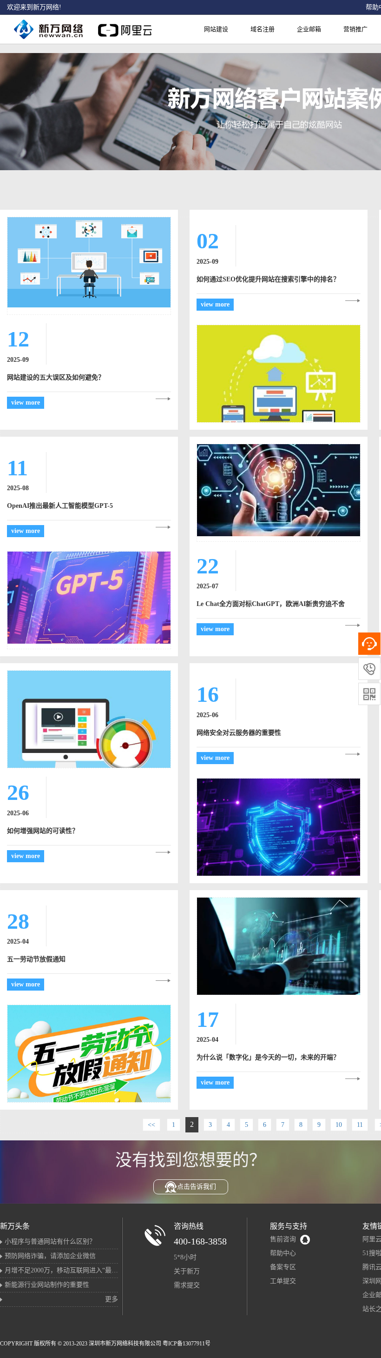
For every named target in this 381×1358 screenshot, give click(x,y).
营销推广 (355, 29)
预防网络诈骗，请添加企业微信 (50, 1255)
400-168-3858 (200, 1241)
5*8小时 (185, 1257)
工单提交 (283, 1281)
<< (151, 1124)
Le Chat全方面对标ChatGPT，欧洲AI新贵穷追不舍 (271, 603)
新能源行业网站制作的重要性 (47, 1284)
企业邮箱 (309, 29)
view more (25, 402)
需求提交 (187, 1285)
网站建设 (216, 29)
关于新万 (187, 1271)
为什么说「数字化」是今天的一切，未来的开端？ (268, 1057)
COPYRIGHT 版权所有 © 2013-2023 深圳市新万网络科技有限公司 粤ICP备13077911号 (105, 1343)
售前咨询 (283, 1239)
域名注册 (262, 29)
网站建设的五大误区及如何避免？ (56, 377)
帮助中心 (283, 1253)
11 (360, 1124)
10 (338, 1124)
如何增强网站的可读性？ (43, 830)
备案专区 (283, 1267)
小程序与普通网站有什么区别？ (50, 1241)
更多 (111, 1299)
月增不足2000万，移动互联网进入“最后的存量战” (76, 1270)
